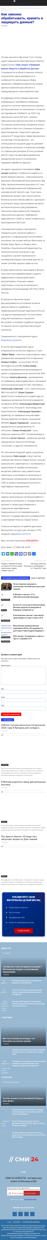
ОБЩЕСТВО (6, 948)
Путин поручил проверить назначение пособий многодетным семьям (29, 586)
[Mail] (14, 1214)
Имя (2, 689)
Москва (4, 610)
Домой (3, 8)
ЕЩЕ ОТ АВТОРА (38, 578)
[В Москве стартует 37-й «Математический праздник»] (6, 597)
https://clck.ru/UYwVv (11, 340)
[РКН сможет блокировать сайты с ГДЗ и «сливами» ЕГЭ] (6, 638)
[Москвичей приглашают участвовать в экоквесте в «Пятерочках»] (5, 983)
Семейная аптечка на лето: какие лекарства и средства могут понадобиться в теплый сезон (28, 1052)
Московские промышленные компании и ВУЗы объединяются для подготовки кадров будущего (28, 628)
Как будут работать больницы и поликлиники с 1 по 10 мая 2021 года (35, 566)
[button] (44, 3)
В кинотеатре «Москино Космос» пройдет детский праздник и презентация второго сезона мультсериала (27, 1112)
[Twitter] (26, 1214)
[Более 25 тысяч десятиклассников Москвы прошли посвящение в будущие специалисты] (6, 607)
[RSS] (20, 1214)
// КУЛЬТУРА (6, 1077)
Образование (5, 589)
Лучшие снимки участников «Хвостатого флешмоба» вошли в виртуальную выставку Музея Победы (28, 1135)
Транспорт (5, 764)
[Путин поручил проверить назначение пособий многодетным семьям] (6, 586)
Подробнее (24, 931)
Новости (4, 821)
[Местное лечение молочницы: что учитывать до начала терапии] (23, 1033)
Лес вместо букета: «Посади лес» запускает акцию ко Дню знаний (19, 838)
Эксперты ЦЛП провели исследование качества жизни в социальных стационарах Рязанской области (28, 1004)
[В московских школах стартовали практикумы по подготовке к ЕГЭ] (6, 618)
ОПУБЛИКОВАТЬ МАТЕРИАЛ (31, 1222)
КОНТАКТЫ (16, 1222)
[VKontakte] (32, 1214)
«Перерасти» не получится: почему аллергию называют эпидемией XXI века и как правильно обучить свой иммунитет (29, 1063)
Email (3, 697)
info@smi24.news (30, 1199)
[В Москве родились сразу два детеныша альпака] (23, 806)
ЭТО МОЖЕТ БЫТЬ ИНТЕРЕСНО (15, 578)
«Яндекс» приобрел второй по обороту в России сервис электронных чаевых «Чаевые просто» (12, 567)
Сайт (2, 705)
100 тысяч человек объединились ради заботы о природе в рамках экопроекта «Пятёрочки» (27, 992)
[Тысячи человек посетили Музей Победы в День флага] (23, 1093)
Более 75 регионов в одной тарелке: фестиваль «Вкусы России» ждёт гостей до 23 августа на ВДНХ (28, 1123)
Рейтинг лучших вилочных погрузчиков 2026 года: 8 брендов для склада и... (23, 726)
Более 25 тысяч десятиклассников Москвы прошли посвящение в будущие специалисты (29, 607)
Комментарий (6, 665)
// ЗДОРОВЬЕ (6, 1017)
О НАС (9, 1222)
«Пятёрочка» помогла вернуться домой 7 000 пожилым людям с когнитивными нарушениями (22, 969)
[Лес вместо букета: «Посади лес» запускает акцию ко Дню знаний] (23, 861)
